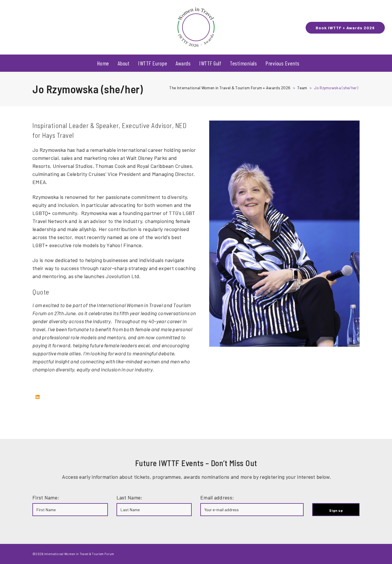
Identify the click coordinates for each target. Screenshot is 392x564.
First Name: (45, 497)
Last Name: (130, 497)
